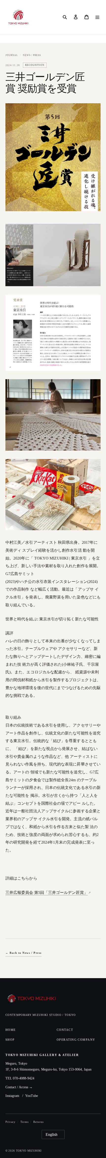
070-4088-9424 (23, 1078)
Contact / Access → (19, 1087)
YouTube (31, 1096)
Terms (24, 1121)
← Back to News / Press (23, 952)
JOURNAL (11, 55)
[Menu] (97, 17)
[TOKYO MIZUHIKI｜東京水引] (32, 999)
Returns (38, 1121)
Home (10, 1030)
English (51, 1134)
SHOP (10, 1039)
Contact (65, 1030)
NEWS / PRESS (32, 55)
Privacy (10, 1121)
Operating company (76, 1039)
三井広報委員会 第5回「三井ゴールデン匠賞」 (46, 892)
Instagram (12, 1096)
